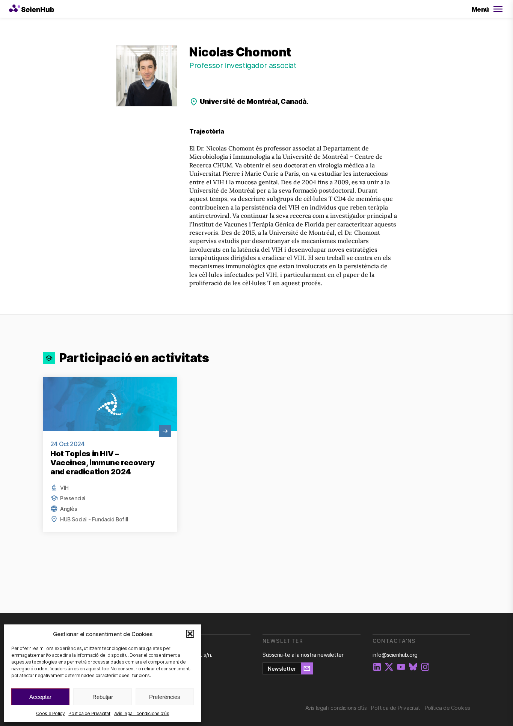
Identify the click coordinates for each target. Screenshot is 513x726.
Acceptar (40, 697)
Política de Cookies (447, 708)
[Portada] (31, 9)
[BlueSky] (413, 667)
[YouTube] (401, 667)
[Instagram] (425, 667)
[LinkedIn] (377, 667)
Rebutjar (102, 697)
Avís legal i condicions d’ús (141, 713)
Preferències (164, 697)
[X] (389, 667)
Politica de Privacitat (89, 713)
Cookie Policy (50, 713)
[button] (190, 634)
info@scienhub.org (395, 655)
